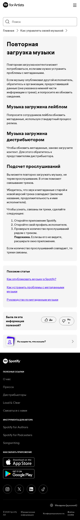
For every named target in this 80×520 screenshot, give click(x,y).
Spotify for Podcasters (17, 435)
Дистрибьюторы (14, 395)
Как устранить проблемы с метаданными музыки (35, 289)
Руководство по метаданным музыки (32, 299)
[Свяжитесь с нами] (71, 341)
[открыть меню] (75, 5)
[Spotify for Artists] (13, 5)
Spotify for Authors (15, 427)
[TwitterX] (19, 489)
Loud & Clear (11, 403)
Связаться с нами (15, 410)
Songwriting (11, 443)
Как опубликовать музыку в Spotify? (31, 279)
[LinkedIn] (31, 489)
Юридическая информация (28, 513)
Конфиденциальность (54, 513)
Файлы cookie (71, 513)
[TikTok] (43, 489)
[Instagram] (7, 489)
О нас (7, 379)
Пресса (8, 387)
